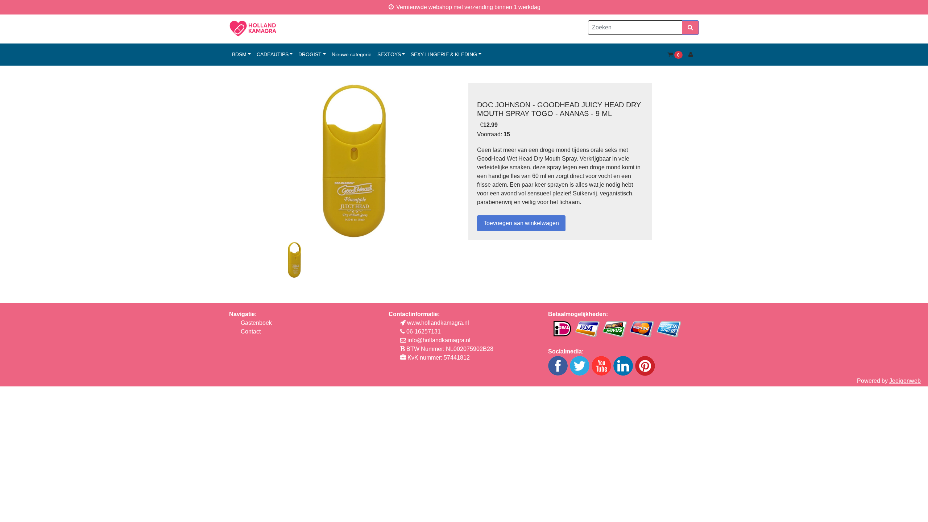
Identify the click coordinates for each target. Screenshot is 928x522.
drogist (310, 54)
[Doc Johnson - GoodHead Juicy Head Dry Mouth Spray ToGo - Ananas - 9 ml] (354, 161)
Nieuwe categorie (352, 54)
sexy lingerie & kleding (444, 54)
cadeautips (273, 54)
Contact (251, 331)
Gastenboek (256, 323)
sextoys (389, 54)
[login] (690, 54)
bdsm (239, 54)
